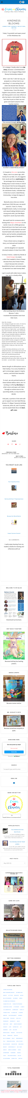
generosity (12, 1021)
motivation (19, 1032)
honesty (5, 1026)
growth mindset (18, 1024)
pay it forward (6, 1038)
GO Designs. (16, 1091)
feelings (12, 1018)
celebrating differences (9, 1001)
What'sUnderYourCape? (9, 992)
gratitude (5, 1024)
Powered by (10, 756)
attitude (10, 995)
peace (13, 1038)
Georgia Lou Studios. (5, 1091)
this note (14, 172)
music (4, 1035)
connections (6, 26)
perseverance (19, 1038)
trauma (19, 1052)
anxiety (5, 995)
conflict (22, 1009)
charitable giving (7, 1006)
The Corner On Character (9, 1090)
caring (20, 998)
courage (21, 1012)
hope (10, 1026)
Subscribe (14, 752)
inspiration (15, 1026)
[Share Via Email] (15, 444)
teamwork (13, 1052)
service (5, 1049)
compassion (15, 1009)
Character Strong (7, 989)
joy (21, 1026)
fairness (20, 1015)
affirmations (19, 992)
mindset (13, 1032)
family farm (6, 1018)
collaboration (7, 1009)
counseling (14, 1012)
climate (22, 1006)
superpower (6, 1052)
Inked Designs (10, 257)
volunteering (6, 1058)
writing (14, 28)
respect (5, 1046)
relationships (6, 1044)
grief (11, 1024)
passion (16, 1035)
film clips (18, 1018)
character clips (7, 1003)
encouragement (13, 1015)
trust (4, 1055)
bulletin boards (7, 998)
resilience (21, 1044)
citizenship (16, 1006)
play (4, 1041)
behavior (16, 995)
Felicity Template (18, 1090)
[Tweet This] (8, 444)
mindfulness (6, 1032)
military (15, 1029)
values (19, 1055)
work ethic (14, 1058)
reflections (21, 26)
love (10, 1029)
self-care (19, 1046)
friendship (5, 1021)
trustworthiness (12, 1055)
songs (19, 1049)
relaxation (14, 1044)
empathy (5, 1015)
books (21, 995)
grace (18, 1021)
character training (17, 1003)
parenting (10, 1035)
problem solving (11, 1041)
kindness (14, 26)
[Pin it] (12, 444)
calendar (15, 998)
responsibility (12, 1046)
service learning (12, 1049)
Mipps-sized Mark (15, 222)
